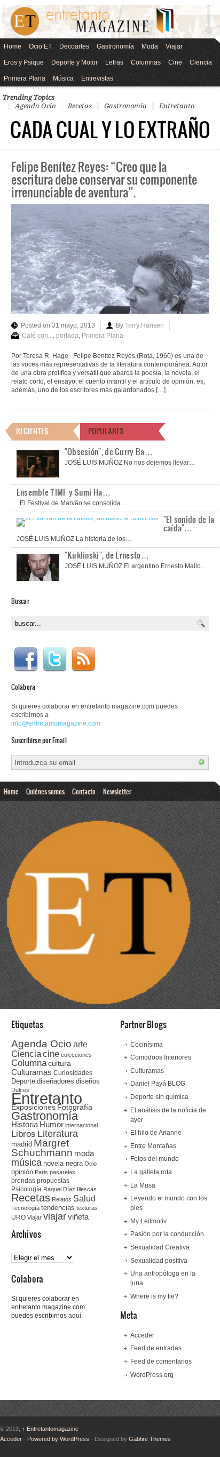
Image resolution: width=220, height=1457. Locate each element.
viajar (54, 1216)
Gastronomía (115, 46)
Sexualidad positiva (158, 1260)
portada (67, 335)
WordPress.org (152, 1375)
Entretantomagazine (50, 1429)
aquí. (75, 1315)
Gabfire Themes (150, 1439)
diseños (88, 1081)
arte (80, 1044)
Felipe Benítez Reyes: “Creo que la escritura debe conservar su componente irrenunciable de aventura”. (104, 179)
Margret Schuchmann (42, 1147)
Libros (23, 1133)
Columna (28, 1063)
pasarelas (62, 1172)
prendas (23, 1180)
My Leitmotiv (148, 1221)
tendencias (58, 1208)
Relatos (62, 1199)
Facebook (25, 659)
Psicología (26, 1189)
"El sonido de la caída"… (189, 523)
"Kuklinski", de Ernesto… (107, 555)
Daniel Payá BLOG (157, 1083)
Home (12, 46)
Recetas (80, 106)
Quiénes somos (45, 791)
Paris (41, 1172)
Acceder (142, 1335)
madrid (21, 1144)
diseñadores (55, 1081)
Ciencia (201, 62)
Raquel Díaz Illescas (70, 1189)
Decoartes (74, 46)
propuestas (53, 1180)
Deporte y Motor (74, 62)
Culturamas (31, 1072)
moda (84, 1153)
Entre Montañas (153, 1146)
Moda (150, 46)
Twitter (54, 659)
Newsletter (117, 791)
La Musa (142, 1185)
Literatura (57, 1133)
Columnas (146, 62)
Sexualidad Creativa (160, 1247)
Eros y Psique (24, 62)
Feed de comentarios (161, 1361)
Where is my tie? (154, 1296)
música (26, 1162)
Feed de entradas (156, 1348)
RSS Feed (83, 659)
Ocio (90, 1163)
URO (18, 1217)
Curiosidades (72, 1073)
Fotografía (74, 1107)
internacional (81, 1125)
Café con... (37, 335)
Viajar (174, 46)
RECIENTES (32, 430)
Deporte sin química (159, 1097)
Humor (52, 1124)
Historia (24, 1124)
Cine (175, 62)
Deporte (23, 1081)
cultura (59, 1063)
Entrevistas (97, 78)
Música (63, 78)
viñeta (78, 1216)
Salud (84, 1198)
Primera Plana (24, 78)
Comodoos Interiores (160, 1057)
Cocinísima (146, 1044)
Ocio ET (40, 46)
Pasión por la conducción (167, 1234)
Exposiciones (33, 1107)
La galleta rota (151, 1172)
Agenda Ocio (35, 106)
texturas (87, 1208)
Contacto (84, 791)
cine (51, 1053)
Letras (114, 62)
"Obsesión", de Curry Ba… (109, 451)
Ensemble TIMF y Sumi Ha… (64, 492)
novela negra (63, 1163)
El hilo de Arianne (156, 1132)
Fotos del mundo (154, 1159)
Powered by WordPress (58, 1439)
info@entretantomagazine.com (55, 723)
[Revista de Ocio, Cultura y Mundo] (110, 21)
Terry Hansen (144, 325)
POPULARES (106, 430)
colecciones (76, 1055)
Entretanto (176, 106)
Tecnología (25, 1208)
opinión (22, 1172)
